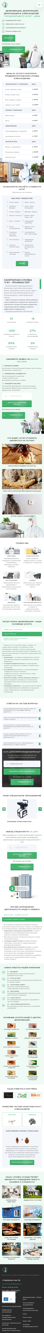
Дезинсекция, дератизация (22, 1162)
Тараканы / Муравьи (13, 207)
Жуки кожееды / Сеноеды (14, 253)
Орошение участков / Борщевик (13, 234)
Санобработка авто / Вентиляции (31, 233)
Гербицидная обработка (29, 222)
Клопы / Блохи (14, 202)
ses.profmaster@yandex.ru (12, 1284)
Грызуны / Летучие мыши (14, 246)
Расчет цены (27, 1317)
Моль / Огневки (14, 221)
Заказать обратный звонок (17, 403)
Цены (25, 1314)
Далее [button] (22, 263)
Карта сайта (27, 1321)
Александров (15, 1290)
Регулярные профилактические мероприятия (9, 1317)
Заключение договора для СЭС (29, 246)
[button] (4, 808)
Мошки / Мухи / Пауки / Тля (30, 216)
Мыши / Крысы (29, 202)
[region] (22, 295)
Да (6, 1299)
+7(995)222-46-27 (16, 49)
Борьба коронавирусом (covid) (30, 254)
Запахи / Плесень (15, 215)
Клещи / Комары (14, 212)
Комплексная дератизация (11, 1306)
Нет (11, 1299)
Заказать (8, 38)
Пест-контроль (14, 239)
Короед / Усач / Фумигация (30, 227)
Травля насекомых (8, 1303)
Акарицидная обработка (29, 240)
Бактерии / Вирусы (31, 212)
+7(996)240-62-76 (24, 782)
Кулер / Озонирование (14, 227)
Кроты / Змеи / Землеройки (29, 207)
